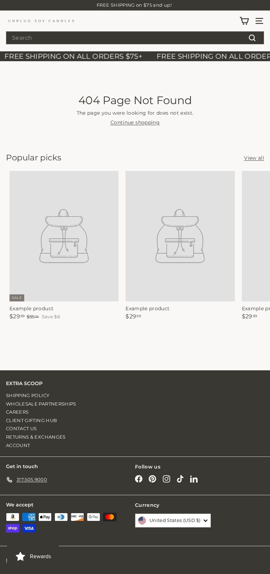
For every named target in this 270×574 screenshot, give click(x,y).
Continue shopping (135, 122)
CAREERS (17, 412)
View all (254, 158)
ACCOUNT (18, 445)
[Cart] (244, 21)
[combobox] (135, 37)
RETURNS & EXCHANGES (36, 437)
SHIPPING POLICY (27, 395)
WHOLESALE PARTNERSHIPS (41, 404)
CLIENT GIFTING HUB (31, 420)
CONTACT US (21, 428)
